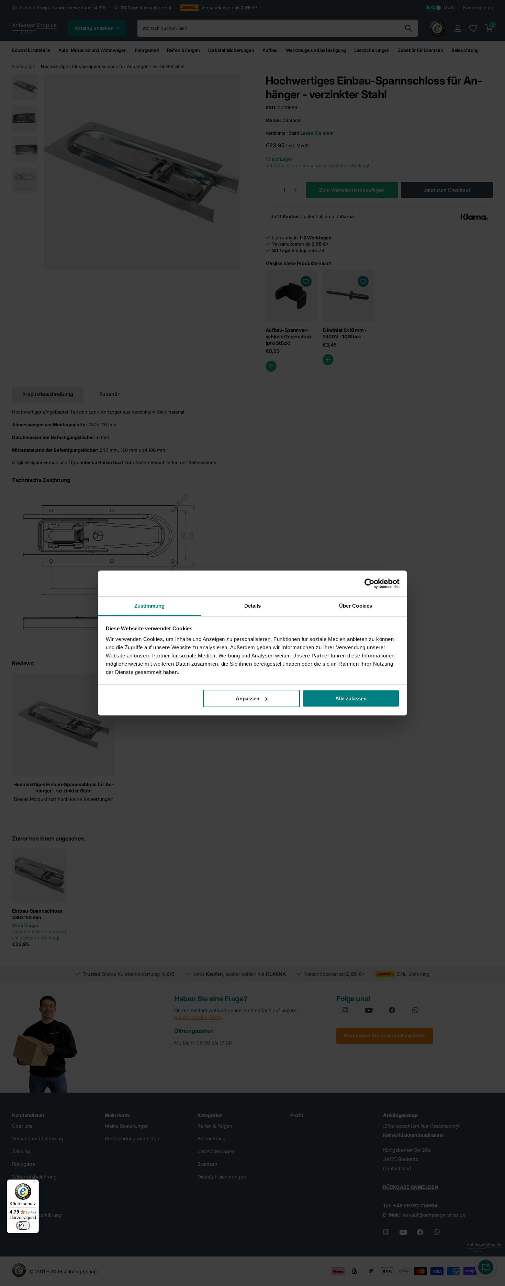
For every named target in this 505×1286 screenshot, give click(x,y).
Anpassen (247, 698)
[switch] (23, 1225)
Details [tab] (252, 606)
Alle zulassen (351, 698)
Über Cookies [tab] (355, 606)
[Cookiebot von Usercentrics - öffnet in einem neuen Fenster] (369, 583)
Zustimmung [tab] (149, 606)
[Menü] (35, 1184)
